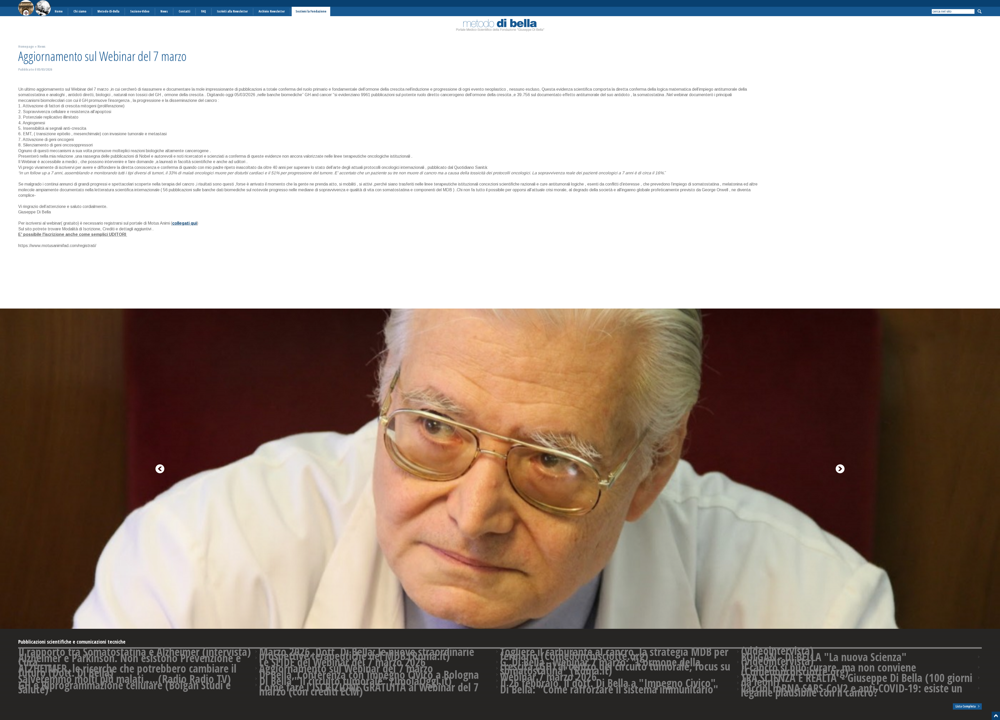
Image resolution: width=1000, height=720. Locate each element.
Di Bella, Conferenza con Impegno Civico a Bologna (369, 675)
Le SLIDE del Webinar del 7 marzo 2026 (342, 662)
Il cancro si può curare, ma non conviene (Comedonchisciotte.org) (828, 669)
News (41, 46)
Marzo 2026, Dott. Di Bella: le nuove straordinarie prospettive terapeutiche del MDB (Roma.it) (366, 654)
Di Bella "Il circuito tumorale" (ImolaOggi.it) (355, 681)
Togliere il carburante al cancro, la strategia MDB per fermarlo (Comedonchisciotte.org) (614, 654)
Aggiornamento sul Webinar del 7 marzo (346, 668)
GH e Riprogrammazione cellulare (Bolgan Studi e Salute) (124, 687)
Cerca (979, 11)
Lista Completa (965, 706)
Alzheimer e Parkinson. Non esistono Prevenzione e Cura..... (129, 660)
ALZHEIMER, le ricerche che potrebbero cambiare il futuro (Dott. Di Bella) (127, 670)
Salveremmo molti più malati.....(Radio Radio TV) (124, 679)
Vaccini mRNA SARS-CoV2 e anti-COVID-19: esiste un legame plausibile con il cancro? (851, 690)
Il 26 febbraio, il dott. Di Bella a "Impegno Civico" (608, 683)
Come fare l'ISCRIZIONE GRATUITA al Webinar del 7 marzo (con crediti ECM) (369, 689)
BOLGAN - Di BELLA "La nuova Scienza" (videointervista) (824, 659)
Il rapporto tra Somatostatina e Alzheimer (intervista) (134, 652)
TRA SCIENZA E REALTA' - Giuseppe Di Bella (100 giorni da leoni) (856, 680)
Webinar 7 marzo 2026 (548, 677)
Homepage (26, 46)
